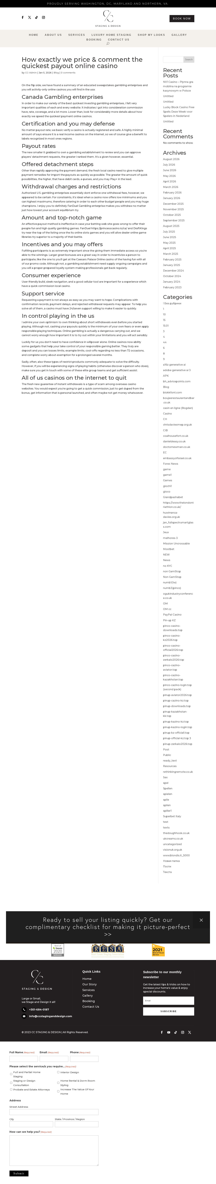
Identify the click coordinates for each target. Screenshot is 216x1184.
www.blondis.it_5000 (176, 855)
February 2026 (172, 192)
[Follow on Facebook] (22, 17)
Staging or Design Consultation (24, 1082)
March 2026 (170, 187)
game (167, 469)
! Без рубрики (172, 303)
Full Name (21, 1052)
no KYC (167, 565)
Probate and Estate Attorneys (31, 1089)
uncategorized (172, 844)
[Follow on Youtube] (169, 1032)
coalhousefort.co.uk (175, 435)
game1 (167, 474)
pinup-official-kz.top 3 (177, 738)
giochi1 (167, 486)
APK (166, 375)
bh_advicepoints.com (177, 381)
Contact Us (119, 40)
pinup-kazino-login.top (177, 727)
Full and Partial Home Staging (26, 1074)
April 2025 (169, 248)
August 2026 (171, 159)
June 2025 (169, 237)
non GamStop (172, 571)
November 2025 (173, 209)
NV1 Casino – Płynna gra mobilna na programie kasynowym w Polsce (178, 86)
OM (165, 603)
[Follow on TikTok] (36, 17)
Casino (167, 413)
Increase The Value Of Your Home (77, 1091)
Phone (80, 1052)
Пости (167, 866)
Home (33, 35)
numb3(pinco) (172, 588)
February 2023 (172, 287)
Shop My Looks (151, 35)
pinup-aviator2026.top (177, 695)
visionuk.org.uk (172, 849)
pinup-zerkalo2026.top (177, 743)
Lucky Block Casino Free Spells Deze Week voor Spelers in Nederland (178, 111)
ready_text (170, 760)
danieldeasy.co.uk (174, 441)
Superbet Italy (172, 816)
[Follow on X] (29, 17)
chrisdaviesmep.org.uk (177, 424)
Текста (167, 872)
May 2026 (169, 175)
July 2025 (169, 231)
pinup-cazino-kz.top (176, 700)
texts (166, 827)
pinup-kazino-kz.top (176, 721)
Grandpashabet (173, 497)
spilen (167, 805)
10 (164, 314)
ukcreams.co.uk (173, 838)
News (166, 560)
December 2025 (173, 203)
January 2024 (171, 281)
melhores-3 (170, 538)
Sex (165, 777)
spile (166, 799)
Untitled (168, 96)
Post (166, 749)
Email (49, 1052)
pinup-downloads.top (177, 706)
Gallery (179, 35)
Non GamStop (172, 576)
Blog (56, 72)
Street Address (18, 1106)
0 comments (68, 72)
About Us (53, 35)
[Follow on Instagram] (43, 17)
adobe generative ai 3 (177, 370)
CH (165, 419)
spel (165, 782)
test (165, 821)
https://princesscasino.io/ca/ (109, 228)
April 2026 (169, 181)
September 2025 (174, 220)
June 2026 (169, 170)
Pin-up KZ (169, 620)
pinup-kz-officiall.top (176, 732)
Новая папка (171, 860)
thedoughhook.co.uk (176, 833)
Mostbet (168, 549)
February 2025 (172, 259)
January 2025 (171, 265)
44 (165, 342)
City (11, 1119)
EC (165, 452)
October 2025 (172, 214)
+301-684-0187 (39, 1009)
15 (164, 320)
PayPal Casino (172, 614)
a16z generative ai (174, 364)
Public (167, 755)
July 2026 (169, 164)
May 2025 (169, 242)
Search (189, 59)
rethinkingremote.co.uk (178, 771)
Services (76, 35)
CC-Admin (31, 72)
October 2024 (172, 276)
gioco (166, 491)
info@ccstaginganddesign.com (50, 1016)
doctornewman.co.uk (176, 446)
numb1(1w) (169, 582)
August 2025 (171, 225)
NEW (166, 554)
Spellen (167, 788)
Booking (94, 40)
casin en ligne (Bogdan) (178, 408)
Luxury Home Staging (111, 35)
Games (167, 480)
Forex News (170, 463)
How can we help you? (30, 1131)
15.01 (166, 325)
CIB (165, 430)
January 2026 (171, 198)
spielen (167, 794)
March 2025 (170, 253)
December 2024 (173, 270)
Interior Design (69, 1072)
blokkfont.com (172, 392)
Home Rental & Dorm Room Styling (77, 1082)
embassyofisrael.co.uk (177, 458)
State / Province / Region (70, 1119)
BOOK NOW (182, 18)
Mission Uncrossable (176, 543)
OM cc (167, 609)
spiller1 (167, 810)
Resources (170, 766)
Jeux (166, 532)
